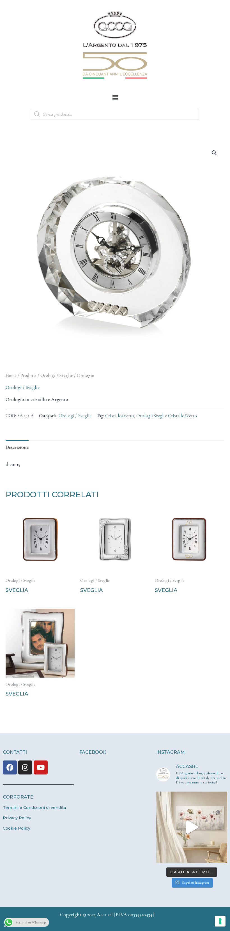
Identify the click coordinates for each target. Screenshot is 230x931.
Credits (162, 914)
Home (11, 375)
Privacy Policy (17, 817)
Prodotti (28, 375)
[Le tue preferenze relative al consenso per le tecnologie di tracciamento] (220, 921)
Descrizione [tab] (17, 447)
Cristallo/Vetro (119, 416)
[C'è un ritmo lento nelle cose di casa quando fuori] (191, 827)
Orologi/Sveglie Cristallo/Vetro (166, 416)
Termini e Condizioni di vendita (34, 807)
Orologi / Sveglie (56, 375)
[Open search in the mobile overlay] (115, 114)
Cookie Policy (16, 828)
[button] (115, 97)
